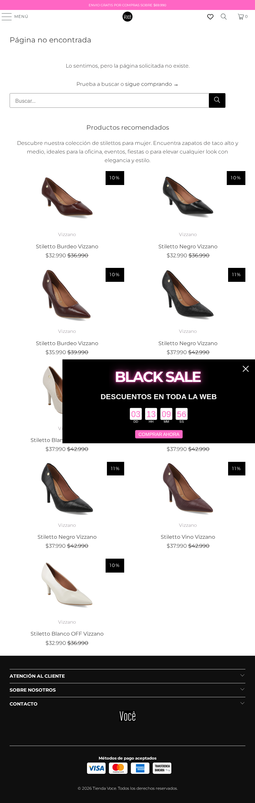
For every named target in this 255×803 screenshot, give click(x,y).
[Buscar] (223, 16)
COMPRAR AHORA (158, 434)
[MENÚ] (3, 16)
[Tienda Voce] (127, 16)
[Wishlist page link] (210, 17)
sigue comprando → (152, 84)
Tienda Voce (104, 788)
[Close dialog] (245, 368)
